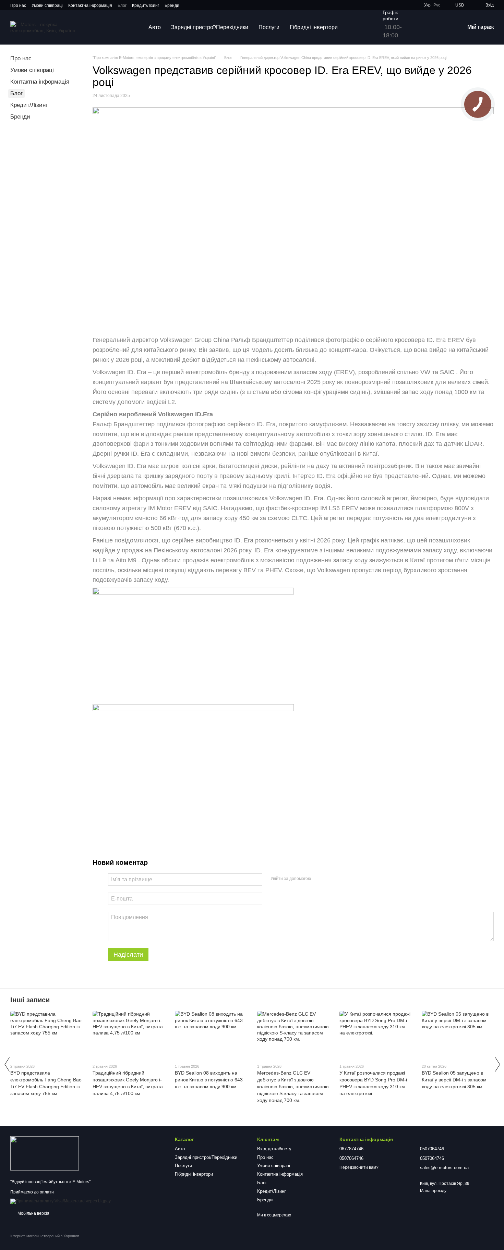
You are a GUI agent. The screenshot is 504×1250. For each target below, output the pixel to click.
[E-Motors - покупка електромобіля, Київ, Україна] (44, 1153)
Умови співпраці (47, 5)
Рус (436, 5)
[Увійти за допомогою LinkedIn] (340, 878)
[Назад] (6, 1064)
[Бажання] (423, 27)
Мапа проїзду (433, 1190)
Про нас (18, 5)
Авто (154, 27)
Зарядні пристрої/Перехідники (209, 27)
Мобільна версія (32, 1213)
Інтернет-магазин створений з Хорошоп (44, 1236)
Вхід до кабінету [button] (274, 1148)
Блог (122, 5)
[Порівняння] (441, 27)
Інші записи (30, 1000)
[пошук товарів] (355, 27)
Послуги (269, 27)
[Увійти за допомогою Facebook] (318, 878)
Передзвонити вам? (359, 1167)
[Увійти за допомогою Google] (329, 878)
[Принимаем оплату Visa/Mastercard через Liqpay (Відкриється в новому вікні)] (60, 1201)
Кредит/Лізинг (145, 5)
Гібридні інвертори (314, 27)
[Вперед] (497, 1064)
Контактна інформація (90, 5)
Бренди (172, 5)
